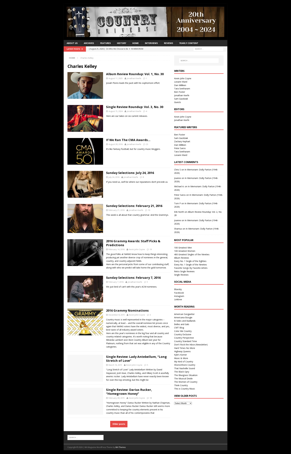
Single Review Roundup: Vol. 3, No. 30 (134, 107)
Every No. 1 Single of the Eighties (190, 261)
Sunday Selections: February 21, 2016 (134, 206)
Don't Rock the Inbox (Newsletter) (191, 344)
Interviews (151, 43)
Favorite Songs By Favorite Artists (190, 267)
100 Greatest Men (183, 247)
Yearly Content (188, 43)
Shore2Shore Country (184, 364)
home (135, 43)
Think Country (181, 385)
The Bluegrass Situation (185, 375)
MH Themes (120, 447)
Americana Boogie (183, 317)
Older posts (118, 423)
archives (89, 43)
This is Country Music (184, 388)
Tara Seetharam (182, 88)
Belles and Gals (181, 324)
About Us (72, 43)
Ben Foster (179, 91)
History (121, 43)
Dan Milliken (180, 85)
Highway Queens (182, 351)
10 (149, 210)
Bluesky (178, 289)
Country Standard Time (185, 341)
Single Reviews (181, 274)
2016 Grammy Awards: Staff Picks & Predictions (133, 243)
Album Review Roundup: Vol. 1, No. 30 (135, 74)
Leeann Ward (180, 81)
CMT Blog (179, 327)
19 (151, 249)
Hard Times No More (184, 348)
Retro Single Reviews (184, 271)
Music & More (181, 358)
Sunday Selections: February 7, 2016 (133, 278)
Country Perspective (184, 337)
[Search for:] (208, 48)
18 (151, 398)
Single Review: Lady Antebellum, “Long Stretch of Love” (136, 359)
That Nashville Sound (184, 368)
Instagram (179, 296)
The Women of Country (185, 381)
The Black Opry (181, 371)
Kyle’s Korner (180, 354)
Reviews (168, 43)
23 (147, 144)
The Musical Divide (183, 378)
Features (105, 43)
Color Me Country (183, 331)
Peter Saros (180, 148)
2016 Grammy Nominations (127, 310)
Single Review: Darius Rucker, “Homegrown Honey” (129, 392)
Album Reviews (181, 257)
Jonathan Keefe (134, 78)
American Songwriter (184, 314)
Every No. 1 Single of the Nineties (190, 264)
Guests (177, 102)
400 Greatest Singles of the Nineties (191, 254)
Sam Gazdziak (181, 98)
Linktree (178, 299)
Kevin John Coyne (137, 249)
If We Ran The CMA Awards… (128, 140)
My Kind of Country (183, 361)
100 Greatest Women (184, 250)
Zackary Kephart (182, 141)
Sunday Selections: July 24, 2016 (130, 173)
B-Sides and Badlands (185, 320)
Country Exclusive (182, 334)
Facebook (179, 292)
